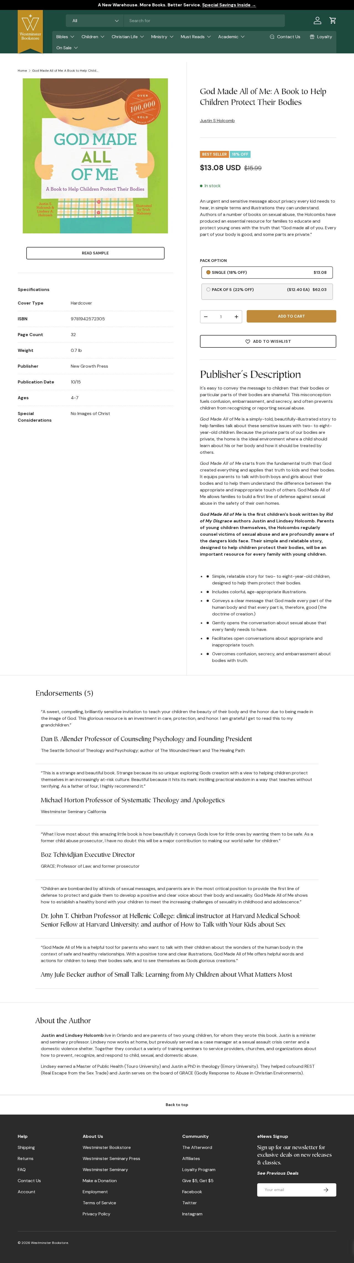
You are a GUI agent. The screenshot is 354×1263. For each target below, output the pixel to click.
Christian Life (125, 37)
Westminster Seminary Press (111, 1158)
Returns (25, 1158)
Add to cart (291, 316)
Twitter (189, 1203)
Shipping (26, 1147)
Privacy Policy (96, 1214)
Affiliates (191, 1158)
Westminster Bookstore (107, 1147)
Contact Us (29, 1181)
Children (90, 37)
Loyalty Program (198, 1169)
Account (26, 1192)
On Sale (64, 48)
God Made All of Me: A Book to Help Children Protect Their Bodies (65, 70)
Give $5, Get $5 (198, 1181)
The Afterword (197, 1147)
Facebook (192, 1192)
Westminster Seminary (105, 1169)
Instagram (192, 1214)
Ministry (159, 37)
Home (22, 70)
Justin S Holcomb (217, 120)
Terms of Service (99, 1203)
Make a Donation (100, 1181)
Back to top (177, 1104)
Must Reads (193, 37)
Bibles (62, 37)
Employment (95, 1192)
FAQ (22, 1169)
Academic (228, 37)
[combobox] (175, 20)
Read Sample (95, 253)
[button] (333, 20)
